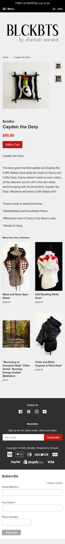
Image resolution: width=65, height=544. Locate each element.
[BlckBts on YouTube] (45, 412)
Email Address (11, 487)
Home (5, 57)
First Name (9, 502)
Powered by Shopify (47, 448)
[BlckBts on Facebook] (21, 412)
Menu (10, 8)
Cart (59, 8)
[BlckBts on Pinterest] (29, 412)
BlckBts (31, 448)
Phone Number (10, 516)
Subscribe (53, 437)
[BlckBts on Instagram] (36, 412)
